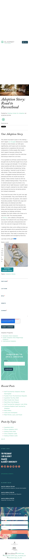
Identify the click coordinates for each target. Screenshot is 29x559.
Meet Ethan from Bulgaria (11, 402)
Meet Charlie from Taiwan (11, 400)
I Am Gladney (6, 456)
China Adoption (10, 433)
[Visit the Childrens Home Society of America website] (14, 543)
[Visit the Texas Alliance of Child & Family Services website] (14, 556)
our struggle (12, 141)
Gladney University (9, 461)
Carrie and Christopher (10, 412)
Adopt (4, 459)
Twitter (14, 123)
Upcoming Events (7, 473)
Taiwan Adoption (11, 429)
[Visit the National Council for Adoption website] (14, 549)
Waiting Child (10, 431)
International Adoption (9, 341)
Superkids (9, 427)
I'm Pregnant (6, 453)
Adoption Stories (10, 274)
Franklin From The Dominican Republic (15, 396)
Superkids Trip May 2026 (11, 398)
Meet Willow (7, 410)
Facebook (9, 123)
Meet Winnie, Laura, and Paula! (13, 414)
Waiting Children (11, 435)
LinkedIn (11, 123)
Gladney (5, 217)
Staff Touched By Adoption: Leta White (15, 404)
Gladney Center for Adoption (15, 113)
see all (3, 439)
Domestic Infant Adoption (10, 336)
